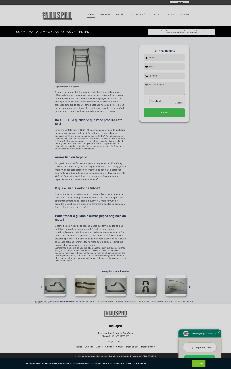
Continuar (199, 363)
